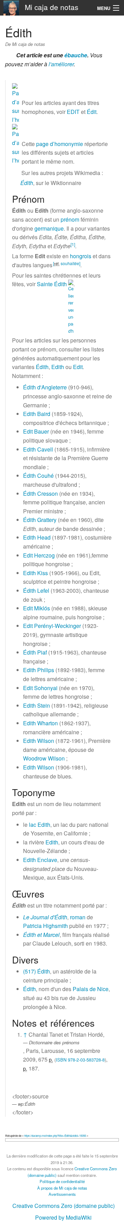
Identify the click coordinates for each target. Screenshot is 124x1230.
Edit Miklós (36, 608)
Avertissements (62, 1194)
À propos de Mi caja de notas (62, 1188)
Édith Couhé (38, 476)
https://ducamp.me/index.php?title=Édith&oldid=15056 (55, 1135)
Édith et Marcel (41, 935)
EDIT (73, 112)
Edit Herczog (39, 555)
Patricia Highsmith (45, 926)
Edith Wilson (38, 741)
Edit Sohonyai (40, 688)
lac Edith (39, 825)
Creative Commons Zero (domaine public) (63, 1206)
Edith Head (37, 537)
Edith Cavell (38, 449)
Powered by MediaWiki (63, 1217)
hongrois (80, 256)
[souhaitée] (66, 263)
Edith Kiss (35, 573)
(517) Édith (36, 971)
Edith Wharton (40, 723)
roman (77, 917)
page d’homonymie (59, 144)
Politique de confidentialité (62, 1181)
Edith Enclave (40, 860)
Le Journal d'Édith (45, 917)
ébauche (75, 55)
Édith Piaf (35, 652)
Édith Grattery (39, 520)
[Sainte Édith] (70, 306)
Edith (57, 367)
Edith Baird (36, 414)
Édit (91, 112)
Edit (78, 367)
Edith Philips (38, 670)
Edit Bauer (36, 431)
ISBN (61, 1059)
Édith (26, 183)
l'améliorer (61, 64)
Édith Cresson (40, 493)
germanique (49, 228)
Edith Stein (36, 705)
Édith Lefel (36, 590)
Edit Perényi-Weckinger (52, 626)
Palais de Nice (90, 989)
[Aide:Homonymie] (15, 103)
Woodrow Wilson (44, 758)
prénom (70, 219)
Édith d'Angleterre (45, 387)
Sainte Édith (52, 284)
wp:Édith (26, 1104)
